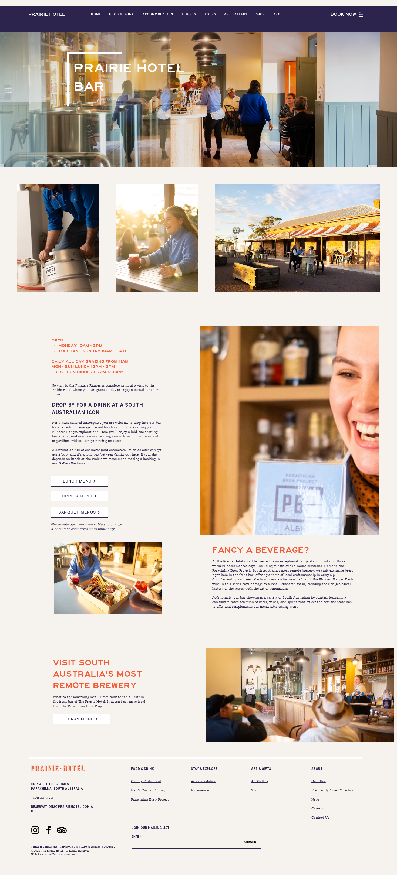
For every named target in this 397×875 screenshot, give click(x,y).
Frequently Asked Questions (333, 790)
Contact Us (320, 817)
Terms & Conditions (44, 847)
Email (135, 836)
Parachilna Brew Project (150, 799)
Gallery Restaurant (74, 463)
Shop (255, 790)
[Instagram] (35, 830)
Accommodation (203, 781)
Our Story (319, 781)
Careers (317, 808)
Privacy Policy (69, 847)
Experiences (200, 790)
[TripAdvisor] (61, 830)
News (315, 799)
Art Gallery (259, 781)
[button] (121, 14)
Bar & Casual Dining (147, 790)
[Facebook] (48, 830)
